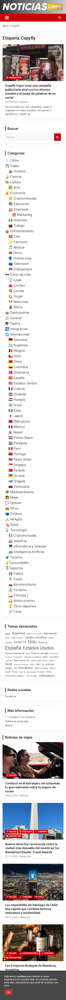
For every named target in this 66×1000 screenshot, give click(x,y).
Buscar (57, 137)
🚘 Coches (16, 285)
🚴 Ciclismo (17, 590)
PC (43, 664)
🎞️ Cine (14, 236)
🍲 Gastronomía (17, 313)
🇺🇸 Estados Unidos (22, 383)
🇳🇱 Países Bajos (20, 438)
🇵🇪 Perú (14, 448)
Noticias (24, 102)
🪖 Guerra (12, 323)
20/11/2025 (11, 917)
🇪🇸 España (16, 378)
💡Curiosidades (17, 563)
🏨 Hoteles (17, 171)
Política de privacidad (16, 721)
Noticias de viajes (18, 737)
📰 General (13, 318)
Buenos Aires (17, 638)
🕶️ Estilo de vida (17, 275)
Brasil (7, 638)
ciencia (8, 642)
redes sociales (41, 668)
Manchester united (39, 661)
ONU (38, 664)
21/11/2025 (11, 856)
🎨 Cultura (13, 182)
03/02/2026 (11, 795)
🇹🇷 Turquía (16, 470)
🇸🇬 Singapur (17, 465)
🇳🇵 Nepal (15, 432)
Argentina (18, 633)
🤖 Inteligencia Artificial (26, 552)
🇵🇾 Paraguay (17, 443)
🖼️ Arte (14, 188)
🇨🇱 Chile (14, 356)
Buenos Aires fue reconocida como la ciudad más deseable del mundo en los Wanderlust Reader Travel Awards (32, 848)
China (51, 637)
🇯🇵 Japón (15, 416)
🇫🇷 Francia (16, 389)
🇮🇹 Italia (14, 410)
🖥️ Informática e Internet (27, 546)
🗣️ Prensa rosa (19, 258)
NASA (8, 664)
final (28, 653)
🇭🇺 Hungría (16, 400)
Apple (7, 634)
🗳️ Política (13, 514)
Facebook (19, 653)
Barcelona (50, 633)
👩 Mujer (12, 497)
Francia (35, 653)
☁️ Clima (12, 160)
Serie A (22, 672)
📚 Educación (18, 204)
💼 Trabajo (16, 226)
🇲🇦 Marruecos (19, 421)
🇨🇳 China (15, 361)
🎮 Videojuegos (20, 269)
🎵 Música (16, 247)
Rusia (14, 672)
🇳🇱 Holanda (17, 394)
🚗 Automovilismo (22, 584)
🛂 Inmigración (16, 329)
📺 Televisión (18, 264)
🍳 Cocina (16, 291)
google (44, 653)
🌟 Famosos (18, 242)
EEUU (32, 642)
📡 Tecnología (16, 530)
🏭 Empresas (18, 209)
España (13, 648)
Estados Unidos (38, 648)
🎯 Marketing (13, 77)
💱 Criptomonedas (22, 535)
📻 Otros (11, 508)
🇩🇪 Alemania (17, 340)
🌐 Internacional (17, 334)
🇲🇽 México (16, 427)
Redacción (25, 856)
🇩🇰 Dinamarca (18, 372)
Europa (8, 653)
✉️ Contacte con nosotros (20, 717)
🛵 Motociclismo (21, 601)
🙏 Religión (13, 519)
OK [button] (8, 992)
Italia (45, 657)
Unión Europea (31, 676)
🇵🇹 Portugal (17, 454)
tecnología (31, 672)
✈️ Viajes (12, 166)
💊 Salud (11, 525)
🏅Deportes (14, 568)
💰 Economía (15, 193)
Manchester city (22, 660)
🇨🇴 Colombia (18, 367)
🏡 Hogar (15, 296)
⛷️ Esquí (15, 579)
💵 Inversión (17, 220)
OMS (32, 664)
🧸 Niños (15, 307)
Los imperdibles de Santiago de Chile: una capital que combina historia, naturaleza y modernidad (31, 909)
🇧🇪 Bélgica (16, 351)
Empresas (42, 642)
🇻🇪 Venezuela (18, 487)
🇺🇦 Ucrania (16, 476)
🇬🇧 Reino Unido (19, 459)
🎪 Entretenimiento (19, 231)
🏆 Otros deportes (22, 606)
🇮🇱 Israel (15, 405)
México (52, 660)
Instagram (17, 657)
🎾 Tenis (14, 612)
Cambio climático (36, 637)
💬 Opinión (13, 503)
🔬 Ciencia (13, 177)
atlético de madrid (34, 634)
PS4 (15, 668)
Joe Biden (54, 657)
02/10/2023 (11, 102)
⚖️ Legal (15, 280)
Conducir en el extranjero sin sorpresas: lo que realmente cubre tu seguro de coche (33, 787)
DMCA (8, 725)
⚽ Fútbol (15, 574)
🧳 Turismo (13, 557)
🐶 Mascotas (18, 302)
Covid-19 (20, 642)
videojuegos (46, 675)
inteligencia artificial (32, 657)
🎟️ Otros (15, 253)
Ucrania (41, 672)
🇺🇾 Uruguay (16, 481)
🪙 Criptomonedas (22, 198)
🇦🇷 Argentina (18, 345)
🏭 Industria (17, 541)
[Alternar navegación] (7, 18)
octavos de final (21, 664)
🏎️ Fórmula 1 (18, 595)
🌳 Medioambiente (19, 492)
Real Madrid (25, 668)
